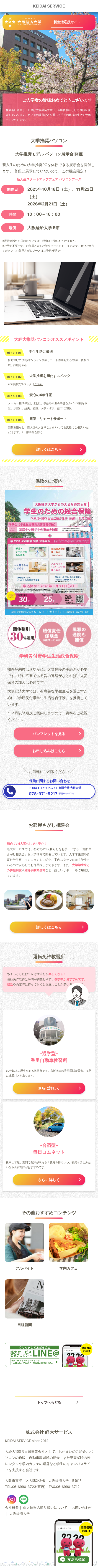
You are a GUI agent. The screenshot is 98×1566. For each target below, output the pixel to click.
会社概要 (12, 1507)
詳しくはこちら (49, 449)
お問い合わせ (82, 1507)
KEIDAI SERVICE (49, 6)
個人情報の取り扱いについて (45, 1507)
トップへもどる (49, 1402)
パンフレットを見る (49, 733)
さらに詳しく (49, 1088)
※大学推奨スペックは (25, 384)
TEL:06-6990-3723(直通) (25, 1487)
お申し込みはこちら (49, 750)
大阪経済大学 (19, 1513)
